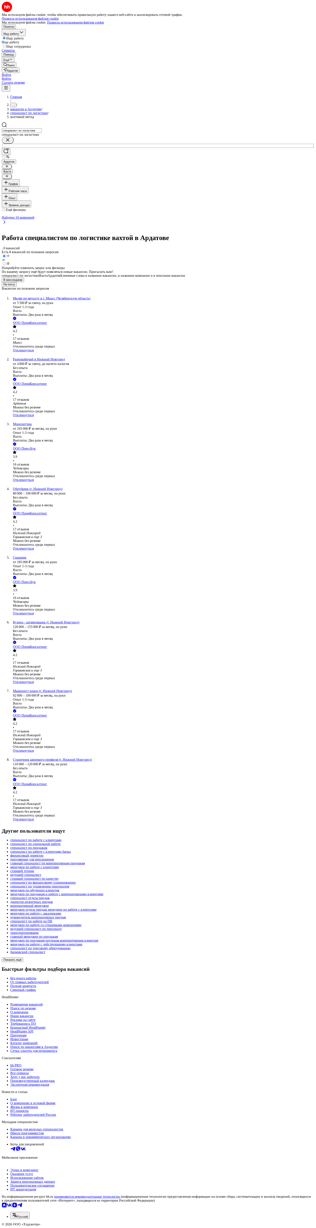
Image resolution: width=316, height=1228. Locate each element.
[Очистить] (8, 140)
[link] (9, 65)
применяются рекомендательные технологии (87, 1196)
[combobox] (21, 130)
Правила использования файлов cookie (75, 22)
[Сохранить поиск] (6, 151)
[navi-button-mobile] (6, 88)
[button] (6, 75)
